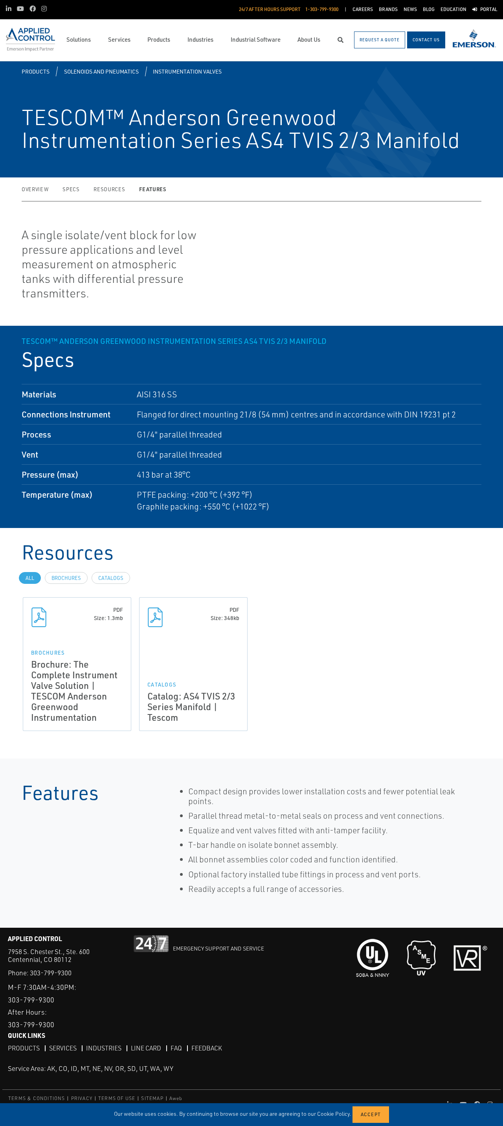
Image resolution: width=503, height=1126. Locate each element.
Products (36, 71)
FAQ (176, 1048)
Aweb (176, 1098)
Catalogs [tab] (110, 578)
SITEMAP (152, 1098)
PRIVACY (81, 1098)
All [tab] (30, 578)
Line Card (146, 1048)
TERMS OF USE (116, 1098)
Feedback (206, 1048)
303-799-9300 (51, 973)
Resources (109, 189)
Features (152, 189)
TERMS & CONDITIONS (36, 1098)
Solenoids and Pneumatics (101, 71)
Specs (70, 189)
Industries (103, 1048)
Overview (35, 189)
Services (63, 1048)
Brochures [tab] (66, 578)
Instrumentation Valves (187, 71)
